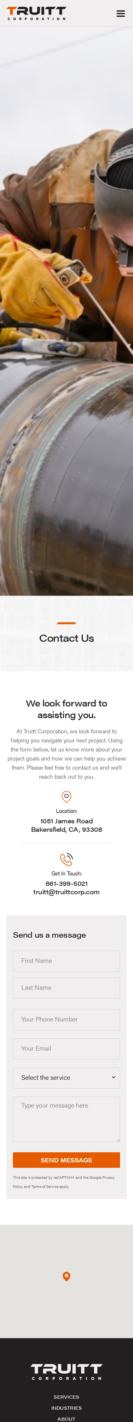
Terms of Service (44, 1186)
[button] (121, 13)
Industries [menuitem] (66, 1408)
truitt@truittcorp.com (66, 891)
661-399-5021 (67, 883)
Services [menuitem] (66, 1397)
